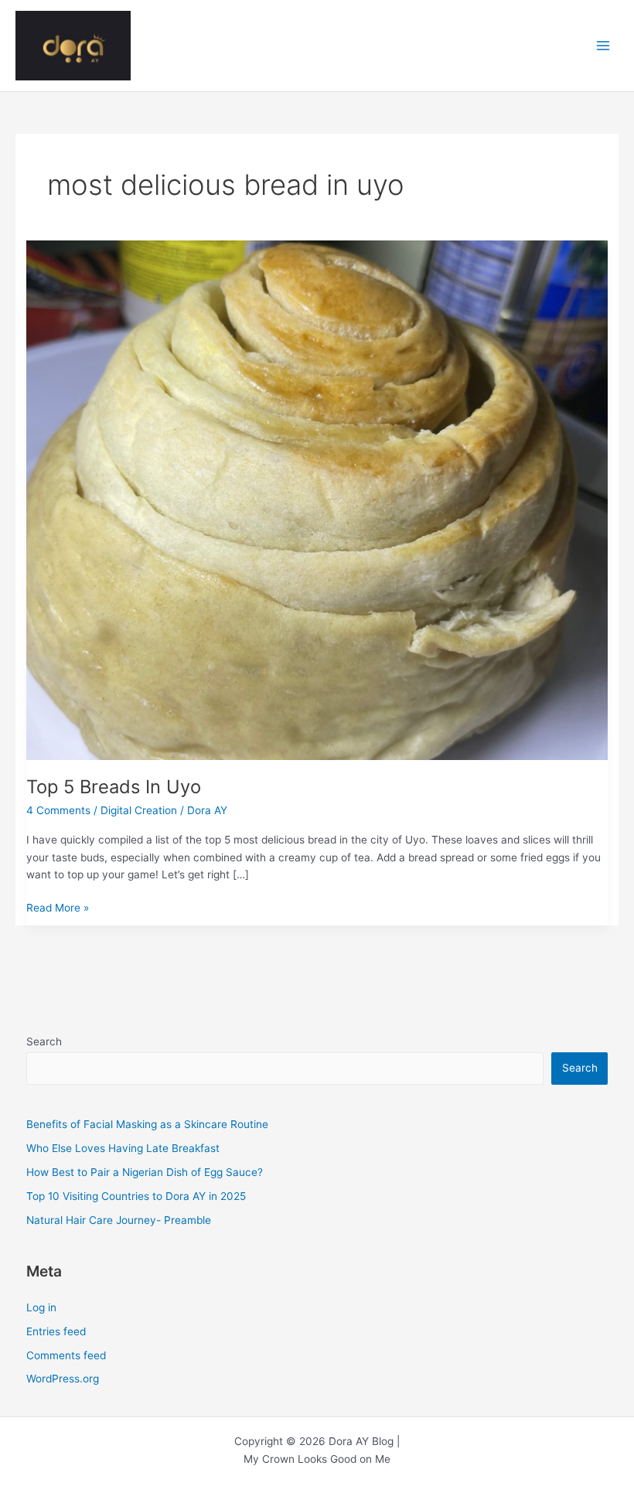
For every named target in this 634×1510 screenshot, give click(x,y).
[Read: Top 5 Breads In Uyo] (317, 499)
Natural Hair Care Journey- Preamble (118, 1220)
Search (44, 1041)
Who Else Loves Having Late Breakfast (123, 1148)
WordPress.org (62, 1378)
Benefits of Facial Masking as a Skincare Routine (147, 1124)
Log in (41, 1307)
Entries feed (56, 1331)
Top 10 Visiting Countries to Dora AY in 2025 (136, 1196)
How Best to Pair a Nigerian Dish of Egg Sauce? (144, 1172)
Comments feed (66, 1355)
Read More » (57, 909)
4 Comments (58, 810)
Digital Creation (139, 810)
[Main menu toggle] (603, 46)
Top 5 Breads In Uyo (113, 786)
